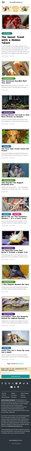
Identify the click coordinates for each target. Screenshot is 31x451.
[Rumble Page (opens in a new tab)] (19, 387)
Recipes (13, 393)
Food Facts (7, 33)
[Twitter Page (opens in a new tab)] (13, 383)
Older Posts (19, 363)
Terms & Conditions (16, 443)
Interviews (13, 397)
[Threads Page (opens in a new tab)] (10, 383)
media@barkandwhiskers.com (15, 426)
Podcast (23, 395)
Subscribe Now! (15, 376)
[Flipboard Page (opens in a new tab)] (21, 383)
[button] (3, 2)
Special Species (8, 112)
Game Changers (25, 393)
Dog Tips (6, 146)
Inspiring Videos (8, 78)
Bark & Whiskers (13, 440)
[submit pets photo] (15, 8)
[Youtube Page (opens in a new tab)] (12, 387)
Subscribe (23, 397)
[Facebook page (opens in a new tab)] (3, 383)
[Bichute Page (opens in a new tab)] (15, 387)
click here (27, 415)
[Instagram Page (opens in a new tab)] (6, 383)
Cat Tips (16, 214)
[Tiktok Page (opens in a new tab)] (24, 383)
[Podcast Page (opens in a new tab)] (28, 383)
